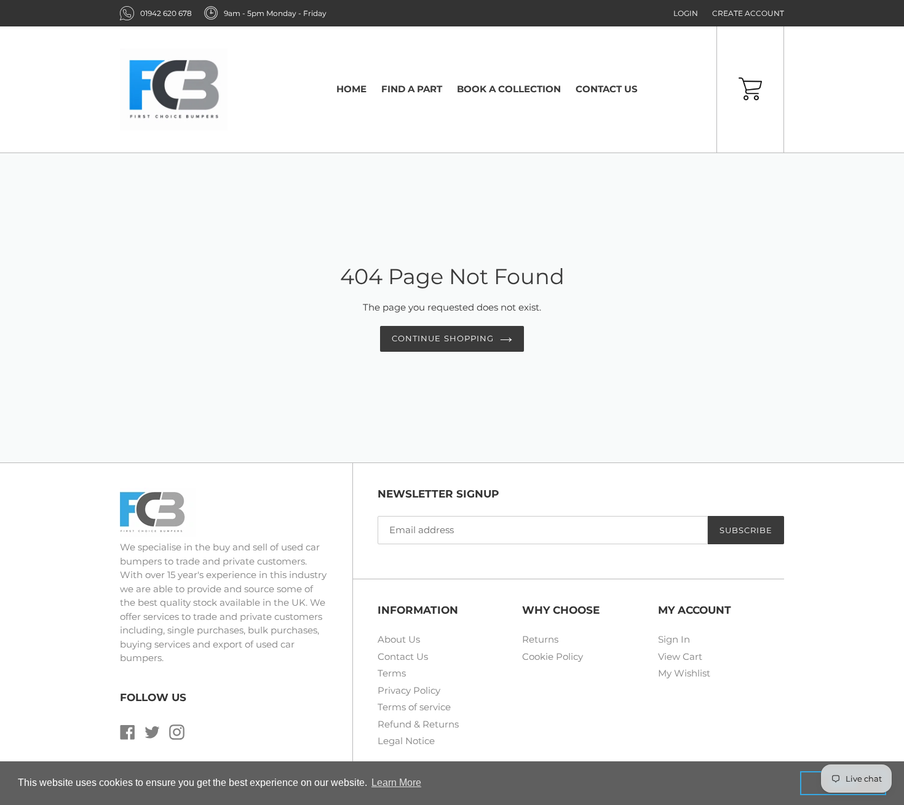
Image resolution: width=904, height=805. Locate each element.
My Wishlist (684, 673)
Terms (392, 673)
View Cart (680, 656)
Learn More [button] (396, 782)
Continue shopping (443, 338)
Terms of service (414, 707)
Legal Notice (406, 741)
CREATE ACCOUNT (748, 13)
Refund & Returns (418, 724)
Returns (540, 639)
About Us (399, 639)
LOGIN (685, 13)
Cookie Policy (552, 656)
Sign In (674, 639)
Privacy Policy (409, 690)
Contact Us (403, 656)
